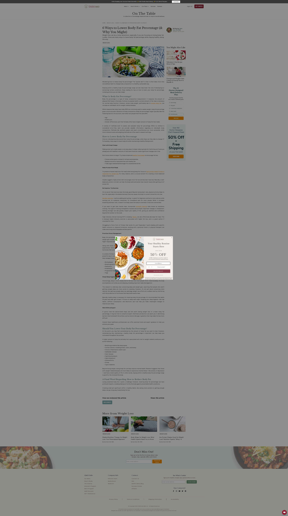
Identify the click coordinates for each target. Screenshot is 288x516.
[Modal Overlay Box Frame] (144, 1)
